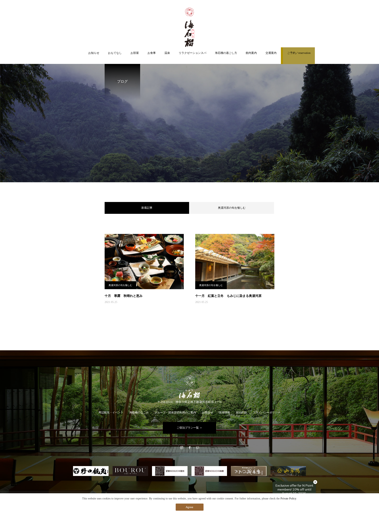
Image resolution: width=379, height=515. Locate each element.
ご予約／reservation (299, 52)
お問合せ (207, 412)
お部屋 (134, 52)
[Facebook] (189, 448)
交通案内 (271, 52)
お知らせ (93, 52)
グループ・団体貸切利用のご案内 (175, 412)
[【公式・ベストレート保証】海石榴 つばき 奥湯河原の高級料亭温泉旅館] (189, 27)
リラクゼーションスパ (192, 52)
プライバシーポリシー (266, 412)
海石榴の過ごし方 (226, 52)
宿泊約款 (241, 412)
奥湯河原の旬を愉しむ (232, 207)
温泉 (167, 52)
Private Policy (288, 498)
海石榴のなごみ (139, 412)
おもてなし (115, 52)
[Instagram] (182, 448)
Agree (189, 507)
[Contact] (197, 448)
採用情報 (224, 412)
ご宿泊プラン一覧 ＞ (189, 427)
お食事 (151, 52)
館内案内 (251, 52)
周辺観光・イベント (111, 412)
